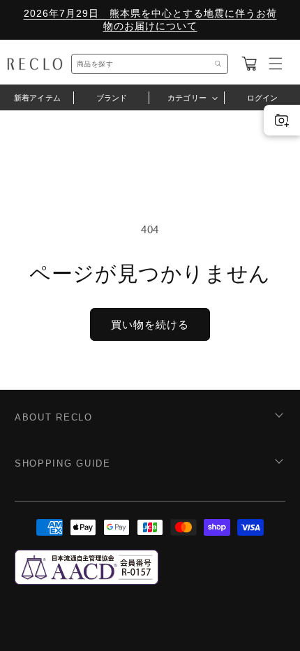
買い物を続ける (150, 324)
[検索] (218, 63)
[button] (249, 63)
